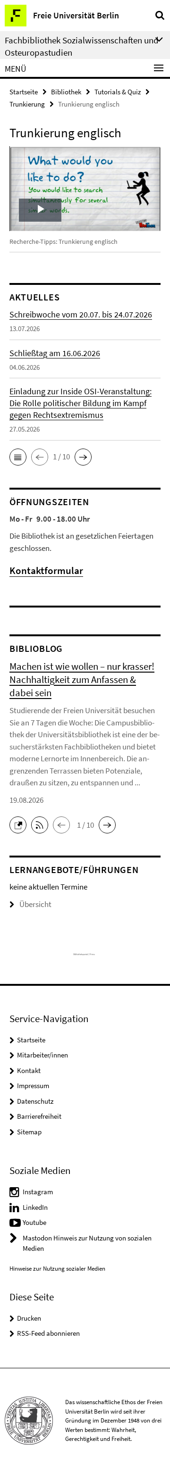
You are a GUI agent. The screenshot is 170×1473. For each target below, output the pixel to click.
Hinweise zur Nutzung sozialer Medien (57, 1269)
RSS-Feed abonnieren (48, 1333)
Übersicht (35, 904)
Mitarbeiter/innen (42, 1054)
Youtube (34, 1222)
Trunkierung (27, 104)
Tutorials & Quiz (117, 91)
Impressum (33, 1085)
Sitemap (29, 1131)
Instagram (38, 1191)
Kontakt (29, 1070)
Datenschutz (35, 1101)
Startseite (23, 91)
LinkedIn (35, 1207)
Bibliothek (66, 91)
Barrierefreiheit (39, 1116)
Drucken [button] (29, 1318)
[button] (17, 457)
